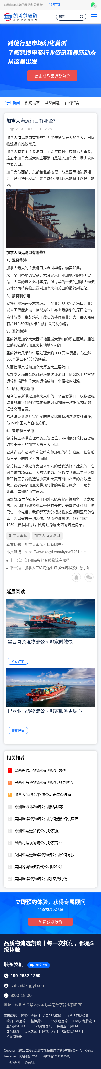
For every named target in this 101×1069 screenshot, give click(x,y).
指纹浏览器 (14, 1036)
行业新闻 (12, 103)
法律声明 (14, 1062)
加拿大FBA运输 (77, 1015)
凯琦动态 (32, 103)
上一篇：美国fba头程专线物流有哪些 (40, 560)
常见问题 (52, 103)
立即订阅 (54, 5)
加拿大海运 (15, 138)
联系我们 (25, 964)
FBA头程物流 (82, 1021)
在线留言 (72, 103)
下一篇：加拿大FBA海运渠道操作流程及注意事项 (50, 568)
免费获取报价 (50, 922)
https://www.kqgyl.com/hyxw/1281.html (56, 552)
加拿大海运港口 (47, 536)
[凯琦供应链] (20, 16)
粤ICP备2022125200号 (57, 1056)
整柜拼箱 (37, 1021)
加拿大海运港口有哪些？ (45, 544)
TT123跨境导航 (41, 1026)
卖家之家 (30, 1031)
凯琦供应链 (23, 499)
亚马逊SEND (15, 1026)
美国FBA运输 (51, 1015)
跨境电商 (48, 1031)
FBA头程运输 (58, 1021)
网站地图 (24, 1056)
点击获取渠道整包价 (52, 76)
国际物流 (12, 1031)
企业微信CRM (70, 1031)
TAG (35, 1056)
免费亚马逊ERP (68, 1026)
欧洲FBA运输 (15, 1021)
